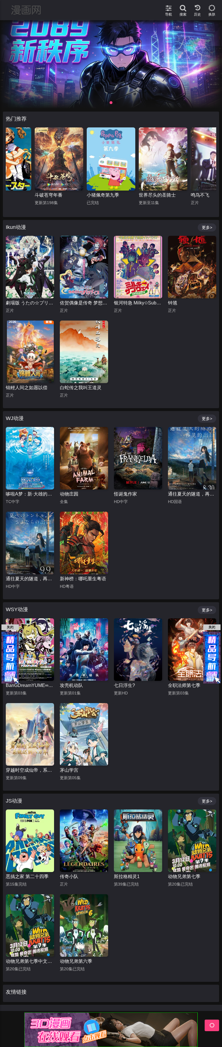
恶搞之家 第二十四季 (27, 876)
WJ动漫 (15, 418)
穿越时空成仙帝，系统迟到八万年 (30, 770)
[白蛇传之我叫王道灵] (84, 352)
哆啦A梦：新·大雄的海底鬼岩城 (30, 494)
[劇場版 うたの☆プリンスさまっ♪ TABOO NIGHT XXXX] (30, 267)
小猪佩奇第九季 (51, 195)
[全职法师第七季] (192, 649)
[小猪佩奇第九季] (59, 158)
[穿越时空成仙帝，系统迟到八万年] (30, 734)
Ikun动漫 (16, 227)
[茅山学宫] (84, 734)
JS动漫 (14, 801)
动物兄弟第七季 (184, 876)
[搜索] (183, 6)
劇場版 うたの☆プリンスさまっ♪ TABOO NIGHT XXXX (30, 302)
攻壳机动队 (71, 685)
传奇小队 (69, 876)
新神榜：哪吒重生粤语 (83, 578)
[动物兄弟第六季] (84, 925)
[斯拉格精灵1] (138, 840)
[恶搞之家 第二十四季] (30, 840)
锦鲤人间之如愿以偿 (26, 387)
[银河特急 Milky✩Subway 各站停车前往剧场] (138, 267)
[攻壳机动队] (84, 649)
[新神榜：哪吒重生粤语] (84, 543)
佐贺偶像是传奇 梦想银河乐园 (84, 302)
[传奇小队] (84, 840)
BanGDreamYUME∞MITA (30, 685)
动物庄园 (69, 494)
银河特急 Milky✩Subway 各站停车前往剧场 (138, 302)
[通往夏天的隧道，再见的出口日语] (30, 543)
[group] (111, 64)
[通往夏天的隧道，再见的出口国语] (192, 458)
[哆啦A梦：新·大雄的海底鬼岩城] (30, 458)
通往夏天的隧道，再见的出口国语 (192, 494)
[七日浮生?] (138, 649)
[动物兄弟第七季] (192, 840)
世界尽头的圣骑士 (105, 195)
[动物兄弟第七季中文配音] (30, 925)
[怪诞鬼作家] (138, 458)
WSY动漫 (17, 609)
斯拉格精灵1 (127, 876)
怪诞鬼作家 (125, 494)
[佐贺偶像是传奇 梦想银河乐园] (84, 267)
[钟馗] (192, 267)
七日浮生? (124, 685)
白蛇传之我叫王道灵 (80, 387)
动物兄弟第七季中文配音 (30, 961)
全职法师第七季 (184, 685)
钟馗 (172, 302)
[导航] (168, 6)
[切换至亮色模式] (212, 6)
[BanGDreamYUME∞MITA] (30, 649)
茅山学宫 (69, 770)
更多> (207, 227)
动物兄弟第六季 (76, 961)
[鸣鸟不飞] (163, 158)
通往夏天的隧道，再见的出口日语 (30, 578)
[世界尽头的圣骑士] (111, 158)
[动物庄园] (84, 458)
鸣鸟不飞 (148, 195)
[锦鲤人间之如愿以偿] (30, 352)
